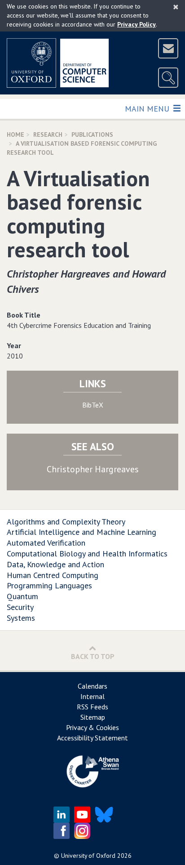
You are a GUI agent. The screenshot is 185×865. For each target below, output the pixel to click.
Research (47, 134)
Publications (92, 134)
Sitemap (92, 717)
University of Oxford (88, 856)
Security (20, 607)
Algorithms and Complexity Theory (66, 521)
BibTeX (92, 404)
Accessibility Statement (92, 737)
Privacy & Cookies (92, 727)
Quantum (22, 596)
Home (15, 134)
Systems (21, 618)
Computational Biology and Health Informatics (87, 553)
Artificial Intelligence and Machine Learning (81, 532)
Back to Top (93, 656)
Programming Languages (49, 585)
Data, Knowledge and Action (55, 564)
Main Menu (148, 108)
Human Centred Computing (52, 575)
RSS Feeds (92, 706)
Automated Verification (46, 543)
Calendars (92, 685)
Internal (92, 696)
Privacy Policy (136, 24)
